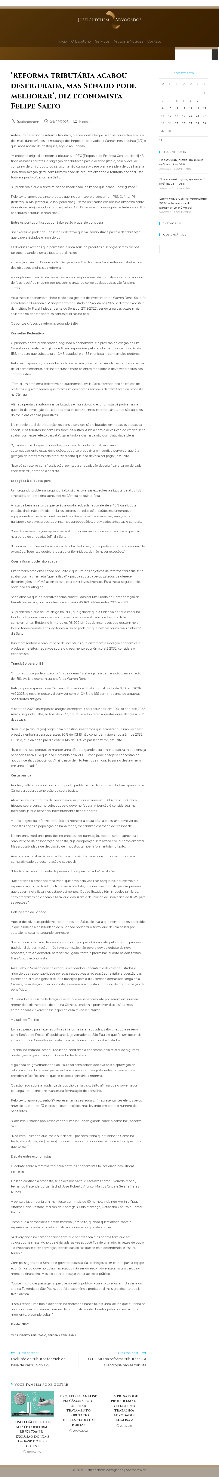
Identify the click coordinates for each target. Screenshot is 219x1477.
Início (62, 41)
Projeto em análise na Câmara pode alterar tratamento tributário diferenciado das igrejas (78, 1410)
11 (176, 108)
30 (162, 131)
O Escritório (81, 41)
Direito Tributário (32, 1335)
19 (183, 116)
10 (169, 108)
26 (183, 123)
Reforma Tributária (62, 1335)
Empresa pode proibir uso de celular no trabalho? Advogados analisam (124, 1408)
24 (169, 123)
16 (162, 116)
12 (183, 108)
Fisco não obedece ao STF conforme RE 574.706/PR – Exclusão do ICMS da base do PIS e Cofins (32, 1434)
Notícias (85, 122)
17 (169, 116)
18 (176, 116)
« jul (161, 139)
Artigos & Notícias (128, 41)
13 (190, 108)
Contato (154, 41)
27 (190, 123)
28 (197, 123)
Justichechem (28, 122)
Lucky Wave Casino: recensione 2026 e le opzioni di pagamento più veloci (183, 203)
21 (197, 116)
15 (204, 108)
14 (197, 108)
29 (204, 123)
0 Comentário (182, 169)
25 (176, 123)
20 (190, 116)
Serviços (102, 41)
